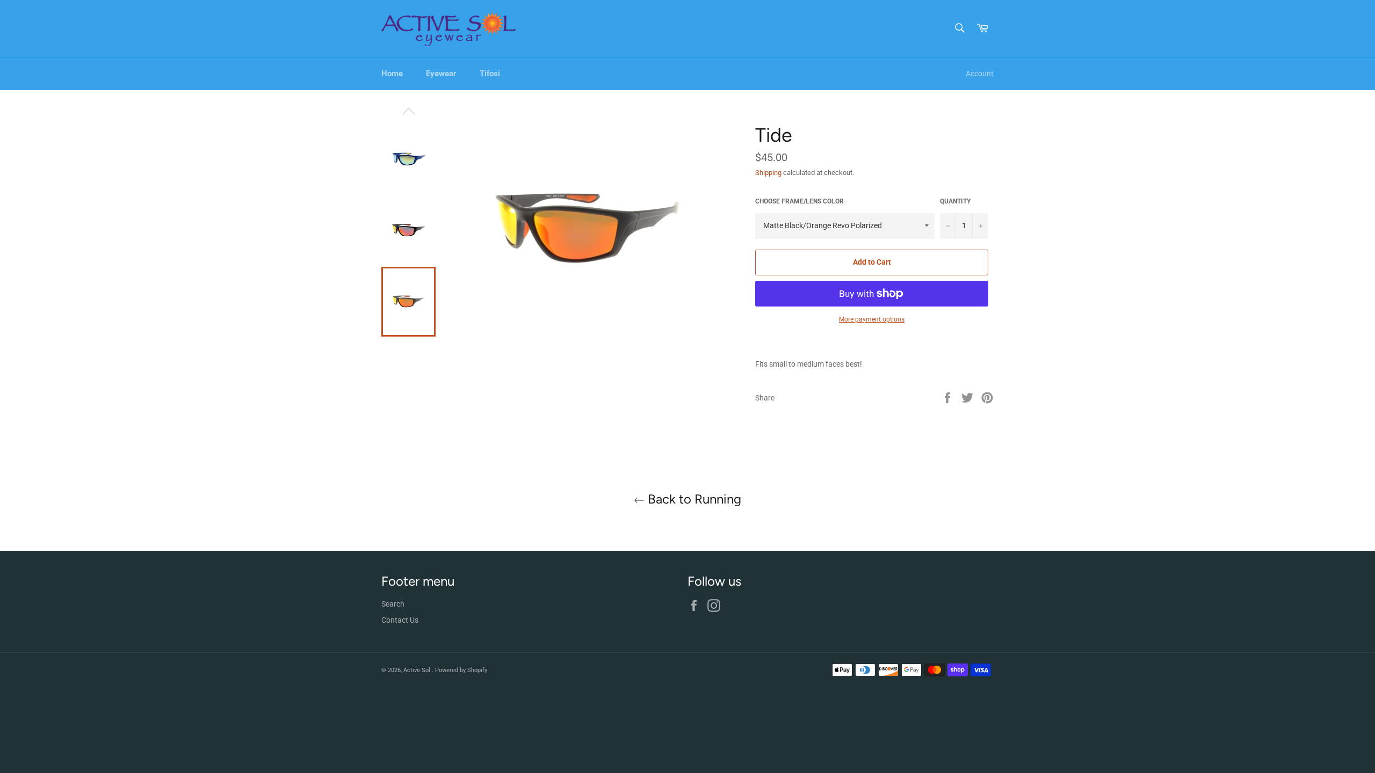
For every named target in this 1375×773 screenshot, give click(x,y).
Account (980, 73)
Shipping (768, 173)
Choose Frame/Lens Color (799, 201)
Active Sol (417, 670)
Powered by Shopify (461, 670)
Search (392, 604)
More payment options (871, 319)
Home (392, 73)
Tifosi (490, 73)
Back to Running (693, 499)
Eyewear (441, 73)
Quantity (955, 201)
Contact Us (399, 620)
